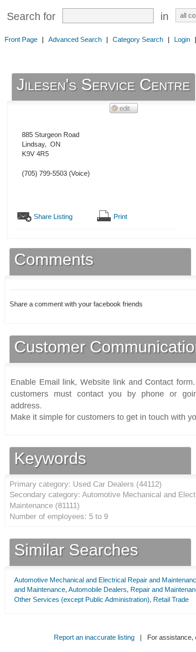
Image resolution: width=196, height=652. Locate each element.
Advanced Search (75, 39)
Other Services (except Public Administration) (82, 599)
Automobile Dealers (97, 589)
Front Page (21, 39)
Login (182, 39)
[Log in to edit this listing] (124, 108)
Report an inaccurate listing (94, 637)
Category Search (138, 39)
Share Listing (53, 216)
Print (120, 216)
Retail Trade (171, 599)
